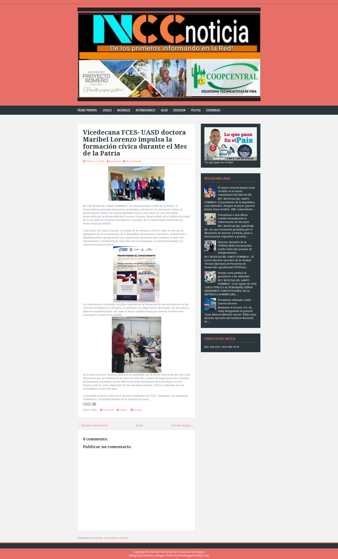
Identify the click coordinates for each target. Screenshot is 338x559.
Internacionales (145, 110)
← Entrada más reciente (93, 425)
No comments (133, 161)
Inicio (139, 425)
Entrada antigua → (183, 425)
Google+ (137, 410)
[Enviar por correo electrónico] (84, 404)
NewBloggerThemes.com (194, 555)
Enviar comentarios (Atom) (111, 538)
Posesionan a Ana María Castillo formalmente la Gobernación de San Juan (233, 218)
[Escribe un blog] (88, 404)
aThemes (147, 555)
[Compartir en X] (91, 404)
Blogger (200, 552)
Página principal (87, 110)
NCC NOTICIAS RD (166, 552)
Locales (107, 110)
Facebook (107, 410)
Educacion (179, 110)
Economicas (213, 110)
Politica (196, 110)
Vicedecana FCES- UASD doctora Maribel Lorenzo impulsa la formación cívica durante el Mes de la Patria (135, 143)
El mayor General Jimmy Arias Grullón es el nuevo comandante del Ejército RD (236, 191)
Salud (164, 110)
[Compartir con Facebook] (94, 404)
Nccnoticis (114, 161)
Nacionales (123, 110)
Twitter (123, 410)
